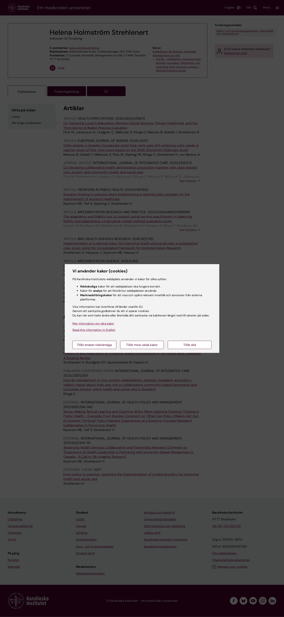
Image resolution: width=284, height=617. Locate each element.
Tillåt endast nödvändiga (94, 345)
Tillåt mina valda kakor (142, 345)
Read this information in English (93, 330)
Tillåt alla (189, 345)
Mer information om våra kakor (93, 323)
